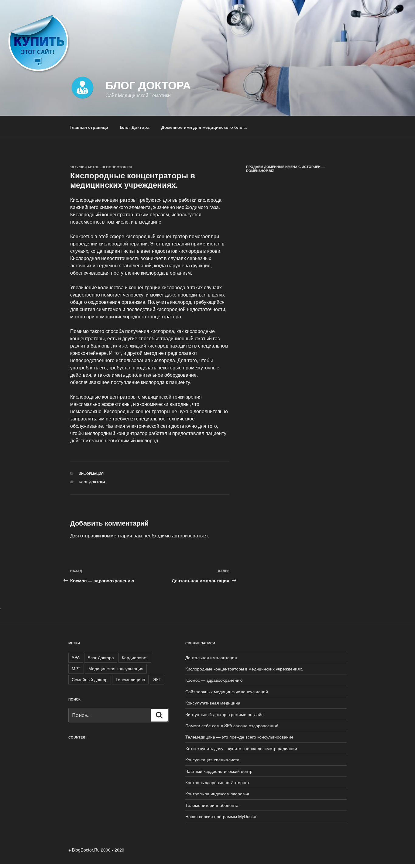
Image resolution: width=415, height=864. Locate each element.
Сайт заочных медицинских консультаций (226, 691)
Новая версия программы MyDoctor (221, 816)
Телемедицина (130, 679)
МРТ (76, 668)
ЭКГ (157, 679)
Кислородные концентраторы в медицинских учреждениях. (244, 669)
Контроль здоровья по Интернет (217, 782)
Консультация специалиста (212, 759)
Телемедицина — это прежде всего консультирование (239, 737)
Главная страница (89, 127)
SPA (76, 657)
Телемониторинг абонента (211, 805)
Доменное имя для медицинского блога (204, 127)
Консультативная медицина (212, 703)
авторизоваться (190, 535)
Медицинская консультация (115, 668)
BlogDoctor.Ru (116, 167)
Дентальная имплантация (211, 657)
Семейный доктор (90, 679)
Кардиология (135, 657)
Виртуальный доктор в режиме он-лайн (224, 714)
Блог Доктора (148, 85)
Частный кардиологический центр (218, 771)
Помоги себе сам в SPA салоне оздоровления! (231, 725)
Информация (91, 473)
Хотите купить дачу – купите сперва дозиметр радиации (241, 748)
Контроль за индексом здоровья (217, 793)
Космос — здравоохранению (214, 680)
